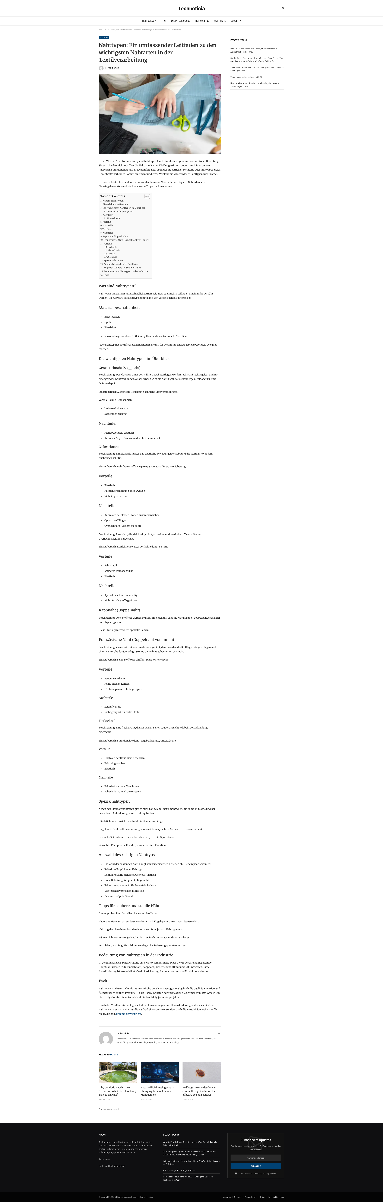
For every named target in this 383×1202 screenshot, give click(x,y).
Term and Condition (276, 1197)
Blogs (107, 29)
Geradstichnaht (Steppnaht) (120, 211)
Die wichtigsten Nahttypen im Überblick (124, 208)
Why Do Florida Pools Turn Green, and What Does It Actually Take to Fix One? (118, 1091)
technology (149, 21)
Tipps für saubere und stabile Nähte (122, 267)
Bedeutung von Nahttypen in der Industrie (126, 271)
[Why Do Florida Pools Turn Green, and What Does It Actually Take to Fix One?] (118, 1072)
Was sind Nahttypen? (113, 200)
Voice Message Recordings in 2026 (246, 77)
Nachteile (108, 225)
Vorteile (106, 222)
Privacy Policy (250, 1197)
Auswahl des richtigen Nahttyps (120, 264)
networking (202, 21)
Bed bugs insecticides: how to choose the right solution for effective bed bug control (199, 1091)
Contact (237, 1197)
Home (101, 29)
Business (104, 37)
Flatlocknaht (114, 250)
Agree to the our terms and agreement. (257, 1173)
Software (220, 21)
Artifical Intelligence (177, 21)
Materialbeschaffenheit (115, 204)
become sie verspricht (128, 1013)
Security (236, 21)
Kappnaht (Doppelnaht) (115, 236)
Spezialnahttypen (113, 260)
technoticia (113, 68)
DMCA (262, 1197)
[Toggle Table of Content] (145, 196)
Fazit (106, 275)
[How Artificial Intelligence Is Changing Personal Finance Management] (160, 1072)
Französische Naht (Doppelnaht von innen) (126, 240)
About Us (227, 1197)
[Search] (282, 8)
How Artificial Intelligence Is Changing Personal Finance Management (157, 1091)
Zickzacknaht (113, 218)
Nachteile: (108, 215)
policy (264, 1173)
